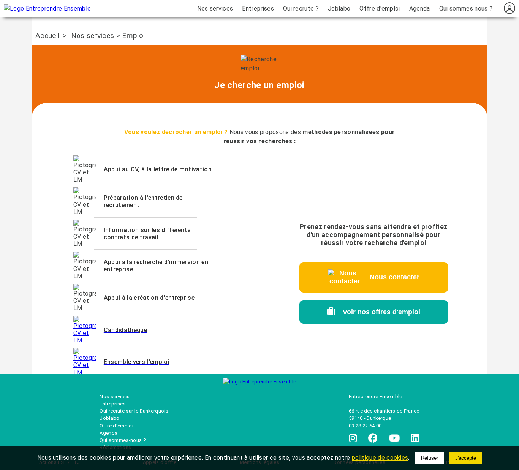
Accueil (47, 35)
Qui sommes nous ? (465, 8)
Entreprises (258, 8)
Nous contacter (390, 277)
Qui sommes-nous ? (122, 440)
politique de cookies (380, 457)
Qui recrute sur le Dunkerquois (134, 411)
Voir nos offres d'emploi (377, 312)
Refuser (429, 458)
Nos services (215, 8)
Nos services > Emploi (108, 35)
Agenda (419, 8)
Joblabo (339, 8)
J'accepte (465, 458)
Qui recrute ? (301, 8)
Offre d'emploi (379, 8)
